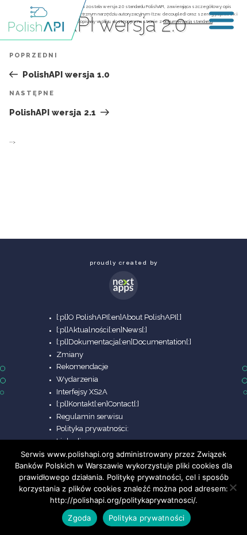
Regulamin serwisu (89, 416)
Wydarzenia (77, 379)
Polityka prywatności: (92, 428)
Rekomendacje (82, 366)
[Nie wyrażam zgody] (232, 487)
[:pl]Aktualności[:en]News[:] (101, 329)
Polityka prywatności (147, 517)
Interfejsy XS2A (81, 391)
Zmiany (69, 354)
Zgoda (79, 517)
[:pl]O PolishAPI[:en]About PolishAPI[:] (119, 317)
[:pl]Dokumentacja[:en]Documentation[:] (123, 342)
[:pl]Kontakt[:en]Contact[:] (97, 404)
